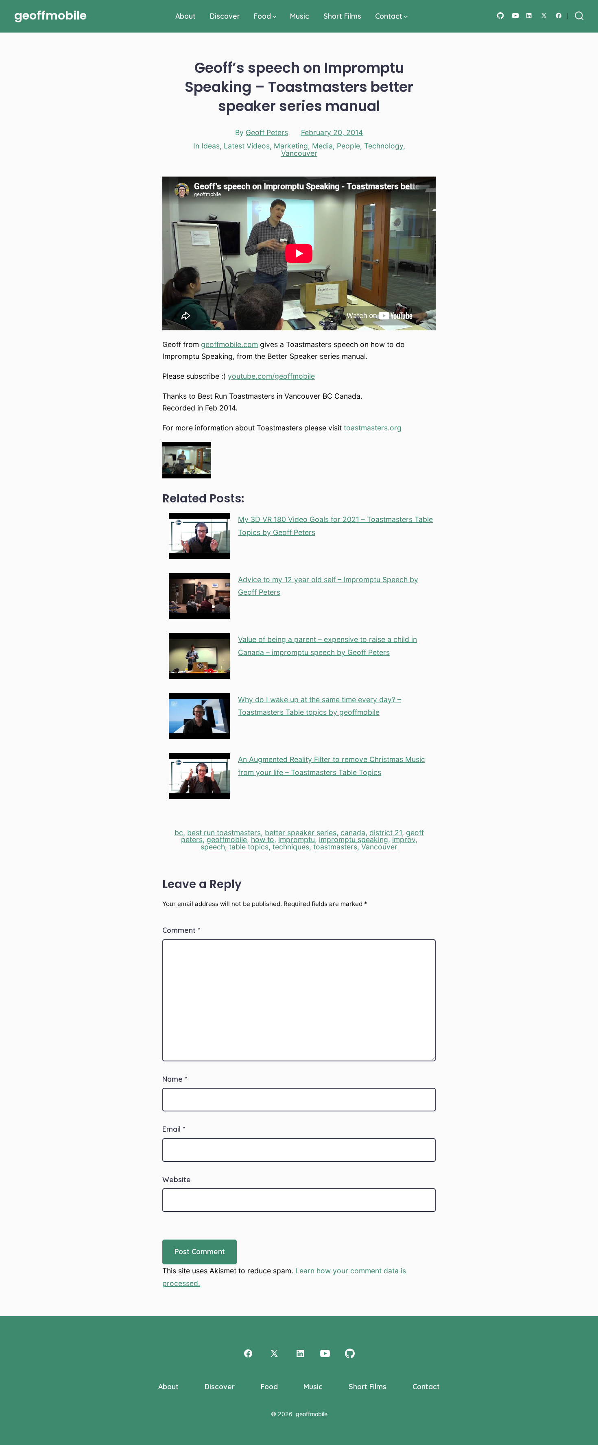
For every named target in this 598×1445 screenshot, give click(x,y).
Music (299, 15)
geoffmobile (227, 839)
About (185, 15)
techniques (291, 847)
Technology (383, 146)
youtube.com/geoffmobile (271, 376)
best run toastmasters (224, 832)
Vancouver (299, 153)
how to (262, 839)
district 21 (385, 832)
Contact (388, 15)
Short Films (342, 15)
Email (173, 1128)
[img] (274, 17)
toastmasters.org (373, 427)
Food (262, 15)
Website (176, 1179)
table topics (248, 847)
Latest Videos (247, 146)
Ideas (210, 146)
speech (213, 847)
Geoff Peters (267, 132)
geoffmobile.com (229, 344)
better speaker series (300, 832)
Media (322, 146)
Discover (225, 15)
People (348, 146)
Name (174, 1078)
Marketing (291, 146)
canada (352, 832)
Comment (181, 929)
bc (179, 832)
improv (403, 839)
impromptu (296, 839)
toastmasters (335, 847)
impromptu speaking (353, 839)
